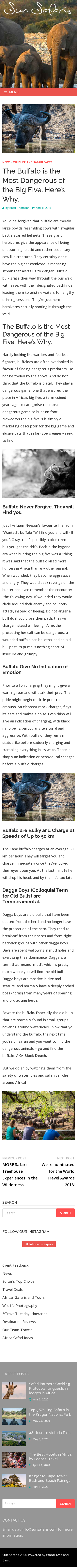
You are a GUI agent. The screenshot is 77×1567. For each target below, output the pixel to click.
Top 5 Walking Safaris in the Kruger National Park (50, 1412)
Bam (5, 1560)
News (6, 162)
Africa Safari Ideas (17, 1337)
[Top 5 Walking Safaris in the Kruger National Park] (14, 1410)
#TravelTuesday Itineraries (24, 1313)
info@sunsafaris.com (39, 1529)
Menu (14, 92)
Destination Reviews (19, 1321)
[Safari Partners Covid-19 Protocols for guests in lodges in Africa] (14, 1384)
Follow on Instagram (41, 1244)
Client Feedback (15, 1265)
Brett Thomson (19, 208)
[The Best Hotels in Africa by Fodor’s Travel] (14, 1455)
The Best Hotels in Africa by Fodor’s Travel (50, 1456)
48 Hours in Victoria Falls (49, 1433)
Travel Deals (12, 1289)
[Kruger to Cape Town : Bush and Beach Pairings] (14, 1476)
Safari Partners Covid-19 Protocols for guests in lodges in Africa (49, 1388)
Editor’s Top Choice (18, 1281)
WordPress (54, 1555)
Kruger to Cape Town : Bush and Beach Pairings (49, 1478)
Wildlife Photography (19, 1305)
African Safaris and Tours (23, 1297)
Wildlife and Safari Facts (32, 162)
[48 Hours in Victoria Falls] (14, 1433)
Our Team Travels (17, 1329)
